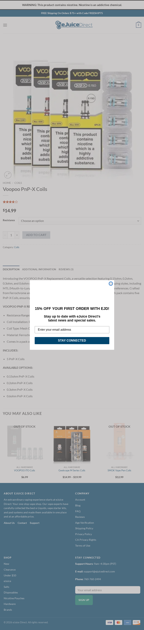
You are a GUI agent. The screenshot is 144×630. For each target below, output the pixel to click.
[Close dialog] (111, 283)
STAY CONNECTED (72, 340)
